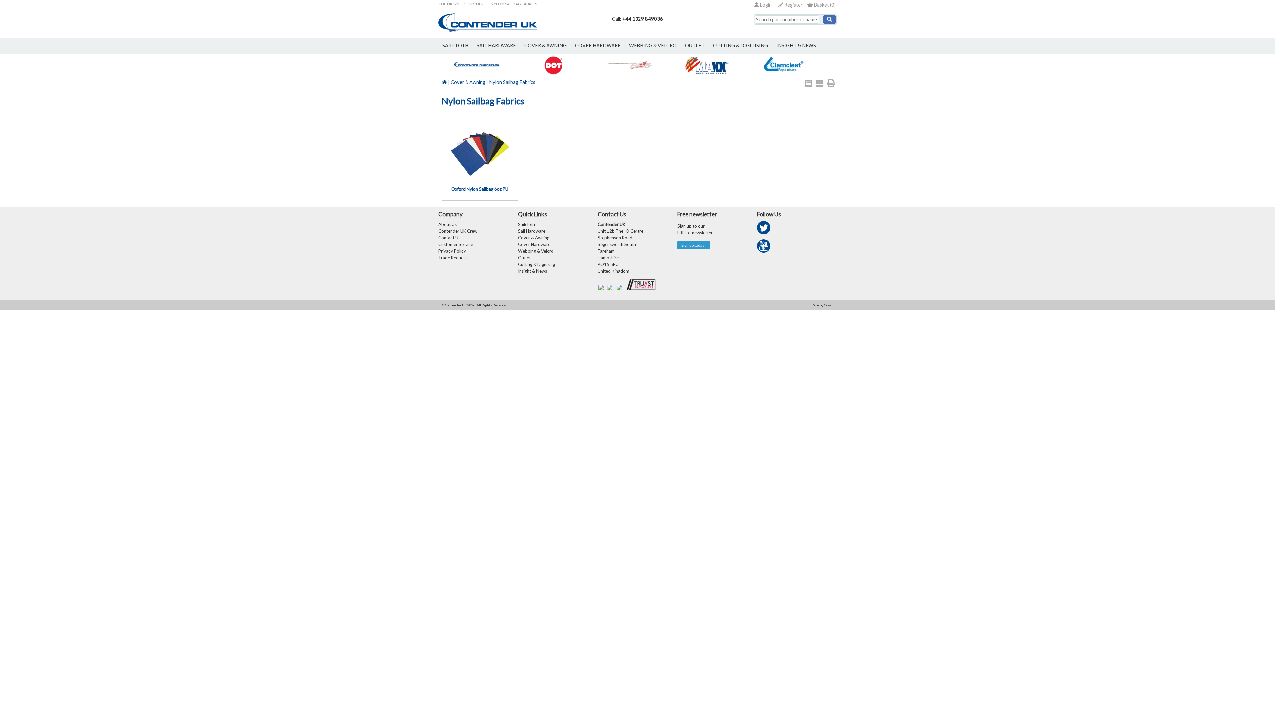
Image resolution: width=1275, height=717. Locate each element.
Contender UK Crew (457, 231)
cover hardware (598, 45)
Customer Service (455, 244)
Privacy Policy (452, 251)
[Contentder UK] (487, 30)
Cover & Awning (468, 82)
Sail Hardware (531, 231)
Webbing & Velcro (535, 251)
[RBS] (630, 73)
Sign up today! (693, 245)
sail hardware (496, 45)
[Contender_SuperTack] (476, 73)
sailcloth (455, 45)
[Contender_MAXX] (706, 73)
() (825, 5)
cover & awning (545, 45)
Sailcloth (526, 224)
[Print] (831, 83)
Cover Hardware (534, 244)
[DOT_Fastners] (553, 73)
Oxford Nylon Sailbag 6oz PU (479, 189)
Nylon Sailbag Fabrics (512, 82)
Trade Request (452, 257)
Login (765, 5)
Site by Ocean (823, 305)
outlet (695, 45)
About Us (447, 224)
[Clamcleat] (783, 73)
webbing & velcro (653, 45)
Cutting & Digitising (740, 45)
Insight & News (796, 45)
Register (793, 5)
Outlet (524, 257)
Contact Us (449, 237)
